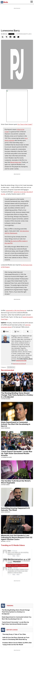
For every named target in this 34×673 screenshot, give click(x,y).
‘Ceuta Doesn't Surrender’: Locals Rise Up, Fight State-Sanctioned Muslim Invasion (16, 453)
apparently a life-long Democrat (16, 310)
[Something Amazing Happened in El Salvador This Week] (17, 497)
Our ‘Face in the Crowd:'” (25, 124)
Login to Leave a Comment (17, 565)
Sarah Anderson (5, 428)
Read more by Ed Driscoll (19, 363)
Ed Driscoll (4, 34)
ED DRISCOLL (11, 367)
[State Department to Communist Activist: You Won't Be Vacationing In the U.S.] (17, 411)
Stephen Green (5, 484)
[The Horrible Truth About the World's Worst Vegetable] (17, 470)
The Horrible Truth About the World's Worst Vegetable (16, 482)
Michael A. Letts (5, 541)
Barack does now (15, 162)
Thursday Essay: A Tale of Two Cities (14, 634)
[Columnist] (6, 339)
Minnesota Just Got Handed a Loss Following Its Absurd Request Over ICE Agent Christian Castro (16, 537)
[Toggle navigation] (31, 2)
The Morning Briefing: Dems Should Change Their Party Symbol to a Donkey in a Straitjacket (17, 395)
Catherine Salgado (6, 457)
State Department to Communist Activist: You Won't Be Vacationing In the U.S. (15, 424)
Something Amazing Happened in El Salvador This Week (15, 509)
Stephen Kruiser (5, 398)
